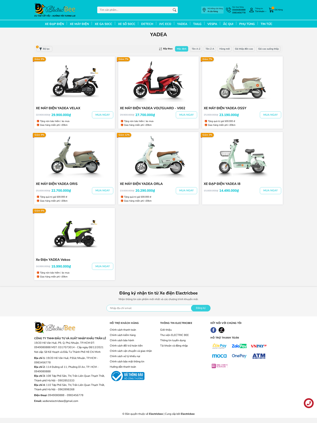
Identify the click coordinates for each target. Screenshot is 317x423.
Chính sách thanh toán (123, 330)
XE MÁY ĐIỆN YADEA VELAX (58, 108)
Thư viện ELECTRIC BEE (174, 335)
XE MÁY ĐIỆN (79, 24)
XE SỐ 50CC (126, 24)
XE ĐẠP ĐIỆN (54, 24)
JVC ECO (165, 24)
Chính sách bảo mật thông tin (127, 361)
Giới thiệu (166, 330)
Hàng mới (224, 48)
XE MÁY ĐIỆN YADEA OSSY (225, 108)
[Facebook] (213, 330)
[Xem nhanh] (110, 75)
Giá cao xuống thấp (268, 48)
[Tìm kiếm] (174, 10)
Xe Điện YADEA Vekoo (53, 259)
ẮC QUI (228, 24)
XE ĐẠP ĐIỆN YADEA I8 (222, 184)
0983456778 (75, 395)
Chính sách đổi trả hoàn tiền (126, 345)
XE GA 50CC (103, 24)
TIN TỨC (266, 24)
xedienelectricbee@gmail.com (60, 401)
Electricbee (188, 414)
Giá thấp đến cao (244, 48)
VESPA (212, 24)
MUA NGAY (102, 115)
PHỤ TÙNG (247, 24)
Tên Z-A (210, 48)
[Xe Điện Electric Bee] (54, 10)
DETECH (147, 24)
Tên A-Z (196, 48)
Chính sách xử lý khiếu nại (125, 356)
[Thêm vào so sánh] (110, 89)
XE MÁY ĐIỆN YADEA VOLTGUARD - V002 (152, 108)
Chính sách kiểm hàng (123, 335)
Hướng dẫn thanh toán (123, 367)
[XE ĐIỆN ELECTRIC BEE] (54, 327)
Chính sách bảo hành (122, 340)
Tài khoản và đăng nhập (174, 345)
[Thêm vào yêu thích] (110, 82)
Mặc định (181, 48)
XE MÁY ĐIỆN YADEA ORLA (141, 184)
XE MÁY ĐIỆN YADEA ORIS (57, 184)
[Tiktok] (221, 330)
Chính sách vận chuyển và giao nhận (131, 351)
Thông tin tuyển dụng (173, 340)
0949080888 (56, 395)
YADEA (182, 24)
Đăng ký (201, 308)
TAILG (197, 24)
